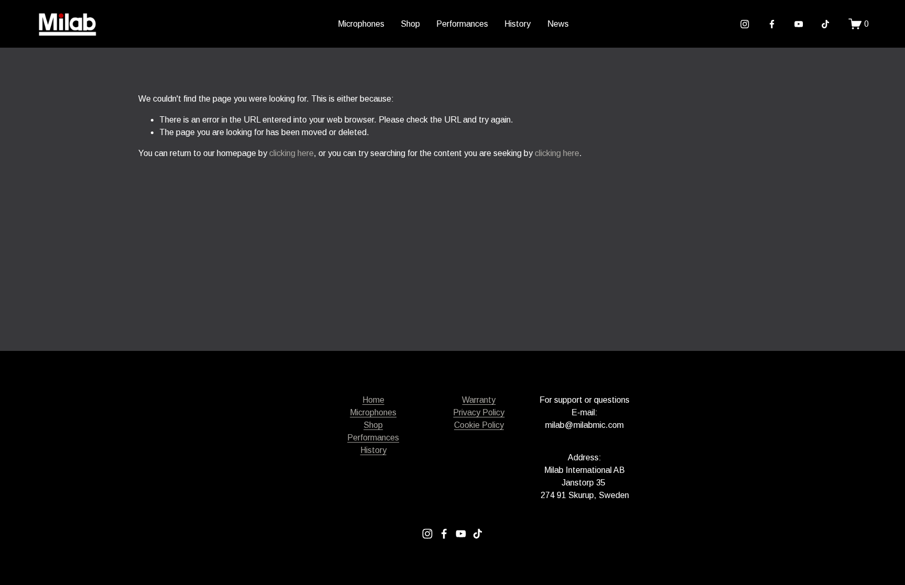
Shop (410, 23)
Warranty (478, 399)
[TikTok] (825, 24)
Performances (462, 23)
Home (373, 399)
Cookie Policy (479, 425)
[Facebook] (772, 24)
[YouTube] (798, 24)
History (517, 23)
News (558, 23)
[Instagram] (745, 24)
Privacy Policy (478, 412)
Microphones (361, 23)
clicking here (291, 153)
